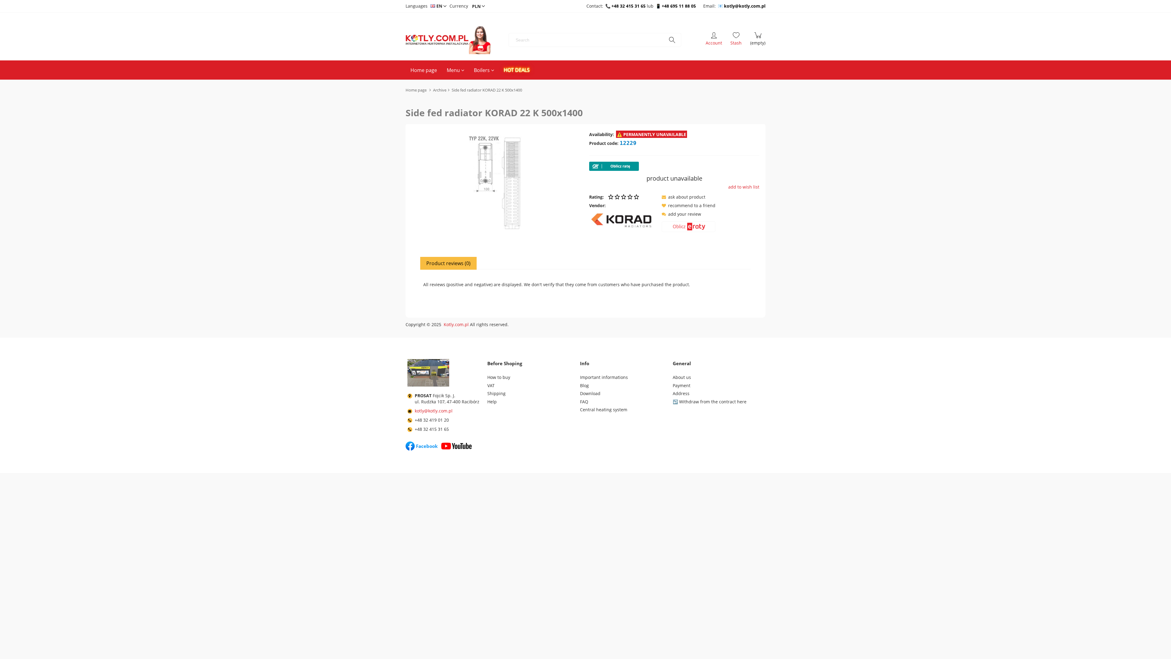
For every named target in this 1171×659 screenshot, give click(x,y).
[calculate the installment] (688, 227)
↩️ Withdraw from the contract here (710, 402)
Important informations (604, 377)
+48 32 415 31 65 (628, 6)
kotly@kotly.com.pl (744, 6)
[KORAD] (623, 220)
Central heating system (603, 409)
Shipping (496, 393)
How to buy (498, 377)
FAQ (584, 402)
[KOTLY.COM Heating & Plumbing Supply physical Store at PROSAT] (428, 374)
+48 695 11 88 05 (679, 6)
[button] (683, 197)
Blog (584, 385)
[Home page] (448, 40)
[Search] (672, 40)
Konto (714, 40)
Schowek (736, 40)
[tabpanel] (585, 288)
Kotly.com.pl (456, 324)
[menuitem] (424, 70)
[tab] (448, 263)
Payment (681, 385)
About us (682, 377)
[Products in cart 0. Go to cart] (757, 40)
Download (590, 393)
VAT (491, 385)
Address (681, 393)
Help (492, 402)
